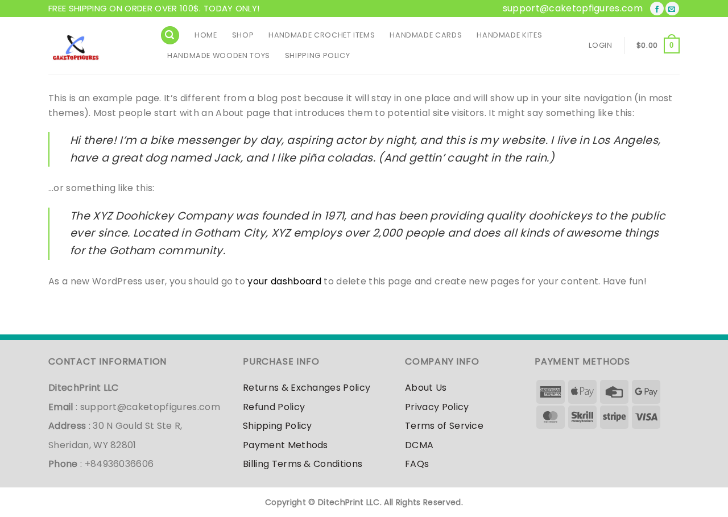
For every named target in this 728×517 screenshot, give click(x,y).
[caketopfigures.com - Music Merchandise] (95, 45)
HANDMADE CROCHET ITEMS (321, 35)
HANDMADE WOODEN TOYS (218, 55)
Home (206, 35)
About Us (426, 387)
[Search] (170, 35)
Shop (243, 35)
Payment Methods (285, 445)
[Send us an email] (672, 8)
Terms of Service (444, 425)
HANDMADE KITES (509, 35)
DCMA (419, 445)
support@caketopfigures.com (573, 8)
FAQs (417, 463)
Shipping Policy (317, 55)
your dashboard (284, 281)
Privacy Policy (437, 406)
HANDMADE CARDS (426, 35)
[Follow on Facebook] (657, 8)
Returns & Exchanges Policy (306, 387)
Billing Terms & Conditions (302, 463)
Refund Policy (274, 406)
